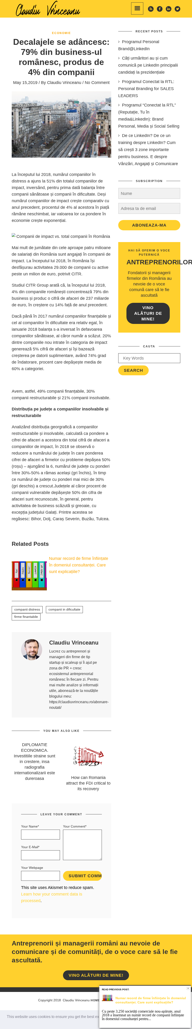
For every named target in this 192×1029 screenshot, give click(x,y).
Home (95, 1000)
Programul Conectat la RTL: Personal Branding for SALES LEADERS (146, 88)
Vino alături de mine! (148, 313)
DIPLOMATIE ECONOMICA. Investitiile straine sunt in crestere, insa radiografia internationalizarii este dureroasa (34, 761)
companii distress (27, 609)
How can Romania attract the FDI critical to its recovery (88, 783)
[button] (7, 1023)
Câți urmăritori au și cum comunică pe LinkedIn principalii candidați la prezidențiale (148, 65)
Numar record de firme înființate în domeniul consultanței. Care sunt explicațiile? (78, 565)
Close (188, 988)
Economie (61, 33)
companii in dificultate (64, 609)
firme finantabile (26, 617)
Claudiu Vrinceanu (64, 82)
